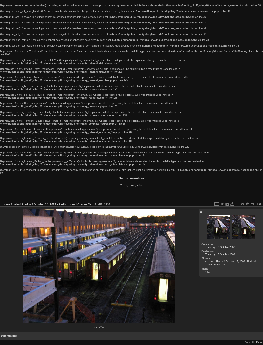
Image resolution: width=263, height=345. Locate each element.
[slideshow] (222, 203)
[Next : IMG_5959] (252, 203)
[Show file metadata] (227, 203)
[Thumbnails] (242, 203)
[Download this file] (232, 203)
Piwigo (259, 342)
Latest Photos (22, 204)
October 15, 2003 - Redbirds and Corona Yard (64, 204)
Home (6, 204)
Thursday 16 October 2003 (220, 247)
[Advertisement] (131, 195)
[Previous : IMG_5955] (247, 203)
